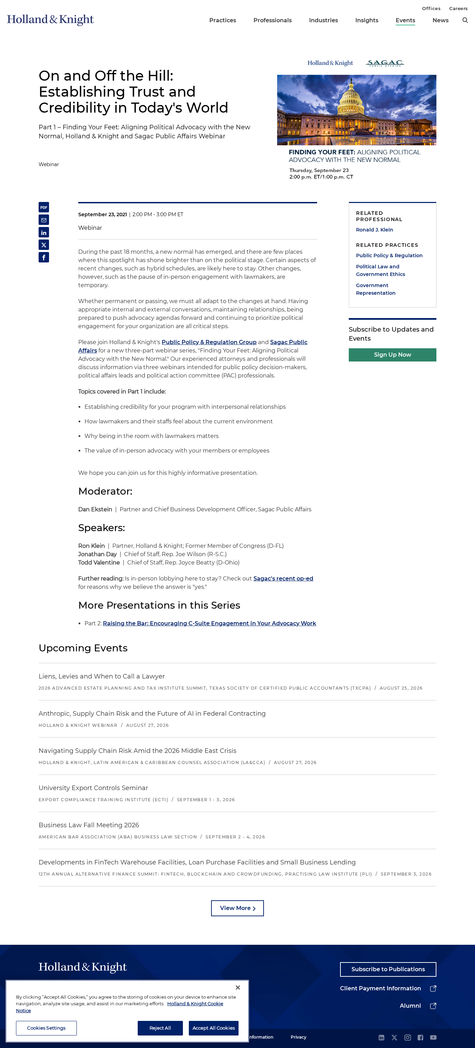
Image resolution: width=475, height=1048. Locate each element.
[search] (465, 20)
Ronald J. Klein (374, 230)
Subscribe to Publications (388, 969)
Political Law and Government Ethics (380, 270)
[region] (127, 1011)
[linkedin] (381, 1038)
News (441, 20)
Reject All (160, 1028)
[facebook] (420, 1038)
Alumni (410, 1005)
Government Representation (376, 289)
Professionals (272, 20)
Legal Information (254, 1037)
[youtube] (433, 1038)
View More (235, 908)
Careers (458, 8)
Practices (222, 20)
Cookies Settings (46, 1028)
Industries (323, 20)
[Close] (237, 987)
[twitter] (394, 1038)
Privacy (298, 1037)
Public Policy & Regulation (389, 255)
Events (405, 20)
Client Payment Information (380, 988)
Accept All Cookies (214, 1028)
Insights (366, 20)
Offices (431, 8)
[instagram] (407, 1038)
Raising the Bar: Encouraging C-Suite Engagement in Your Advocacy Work (209, 623)
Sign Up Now (392, 354)
